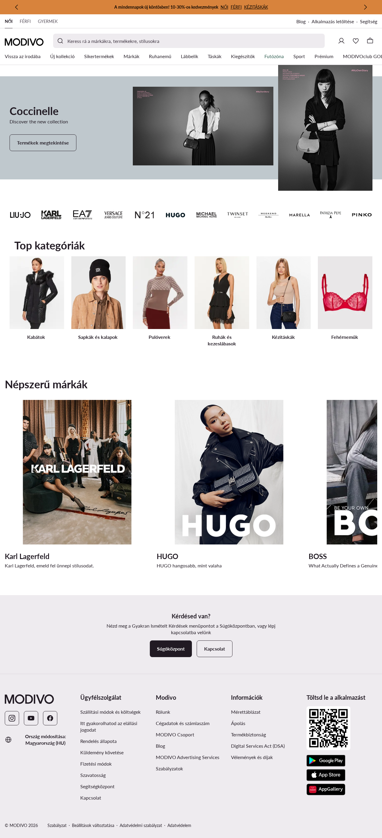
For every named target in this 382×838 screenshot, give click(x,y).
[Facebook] (50, 718)
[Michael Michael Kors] (206, 215)
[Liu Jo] (20, 215)
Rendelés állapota (98, 741)
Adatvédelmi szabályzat (141, 825)
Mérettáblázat (246, 712)
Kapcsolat (90, 797)
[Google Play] (325, 761)
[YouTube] (31, 718)
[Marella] (299, 215)
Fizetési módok (96, 763)
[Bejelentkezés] (341, 41)
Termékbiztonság (248, 734)
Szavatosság (93, 775)
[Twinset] (237, 215)
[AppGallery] (325, 789)
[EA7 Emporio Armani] (82, 215)
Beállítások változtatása (93, 825)
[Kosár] (370, 41)
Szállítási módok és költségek (110, 712)
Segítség (368, 21)
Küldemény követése (102, 752)
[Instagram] (12, 718)
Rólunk (163, 712)
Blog (301, 21)
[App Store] (325, 775)
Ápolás (238, 723)
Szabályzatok (169, 768)
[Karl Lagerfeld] (51, 215)
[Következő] (365, 7)
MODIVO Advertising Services (187, 757)
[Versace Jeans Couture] (113, 215)
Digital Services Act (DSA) (258, 746)
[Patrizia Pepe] (330, 215)
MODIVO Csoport (175, 734)
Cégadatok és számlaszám (183, 723)
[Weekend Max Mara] (268, 215)
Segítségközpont (97, 786)
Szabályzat (57, 825)
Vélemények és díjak (252, 757)
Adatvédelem (179, 825)
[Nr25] (144, 215)
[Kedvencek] (356, 41)
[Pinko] (361, 215)
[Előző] (17, 7)
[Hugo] (175, 215)
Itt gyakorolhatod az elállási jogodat (108, 726)
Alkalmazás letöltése (333, 21)
